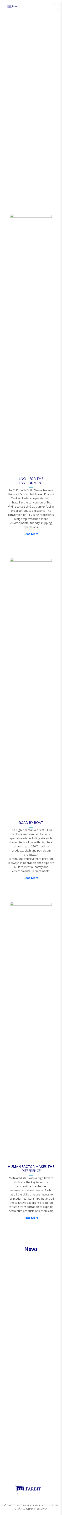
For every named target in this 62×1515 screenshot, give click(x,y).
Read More (31, 89)
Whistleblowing (35, 1306)
